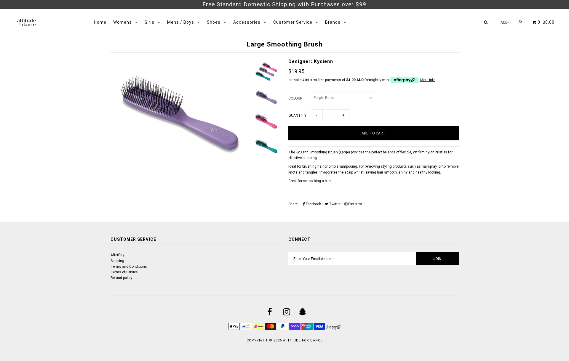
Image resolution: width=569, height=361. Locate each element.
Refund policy (121, 278)
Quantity (297, 115)
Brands (333, 22)
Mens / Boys (180, 22)
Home (100, 22)
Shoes (213, 22)
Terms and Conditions (129, 266)
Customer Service (292, 22)
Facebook (313, 204)
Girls (149, 22)
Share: (293, 204)
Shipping (117, 261)
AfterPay (117, 255)
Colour (295, 98)
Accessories (246, 22)
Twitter (334, 204)
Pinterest (354, 204)
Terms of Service (124, 272)
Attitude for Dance (302, 340)
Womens (122, 22)
